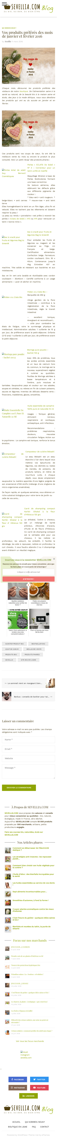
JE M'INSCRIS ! (28, 579)
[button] (28, 560)
